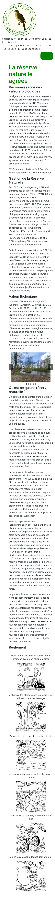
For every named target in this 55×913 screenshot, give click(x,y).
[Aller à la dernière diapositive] (11, 367)
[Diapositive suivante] (50, 367)
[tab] (26, 384)
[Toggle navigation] (47, 56)
